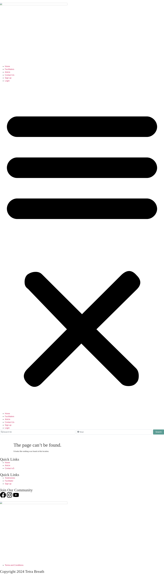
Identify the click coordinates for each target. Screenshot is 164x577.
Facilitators (9, 69)
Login (7, 81)
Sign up (8, 78)
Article (7, 72)
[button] (82, 247)
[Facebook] (3, 495)
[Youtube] (16, 495)
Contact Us (9, 75)
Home (7, 66)
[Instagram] (9, 495)
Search (159, 432)
